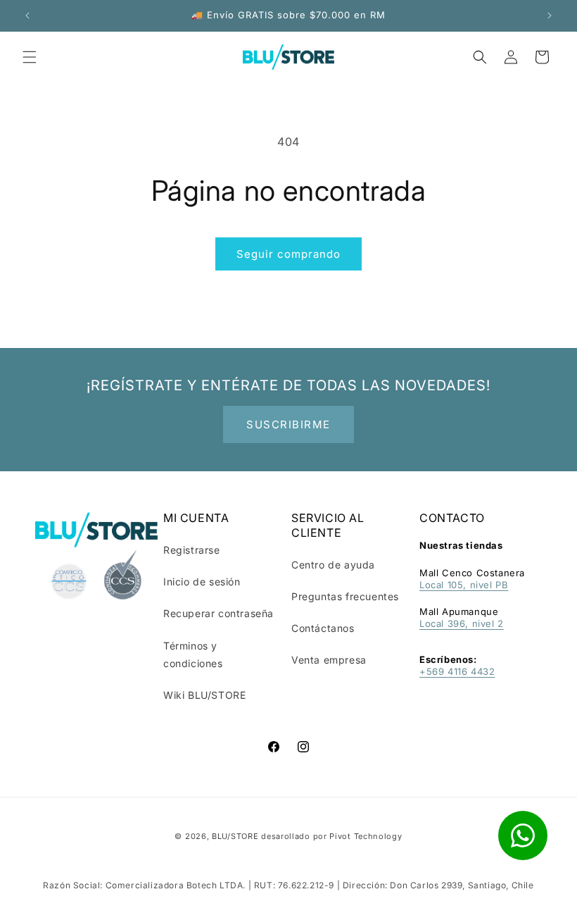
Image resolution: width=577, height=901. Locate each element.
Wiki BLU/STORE (204, 695)
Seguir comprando (288, 254)
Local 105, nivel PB (463, 584)
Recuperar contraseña (218, 613)
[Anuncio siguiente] (549, 15)
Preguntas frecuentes (345, 596)
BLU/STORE (235, 836)
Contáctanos (323, 628)
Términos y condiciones (193, 654)
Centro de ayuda (333, 565)
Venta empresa (329, 660)
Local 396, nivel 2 (461, 623)
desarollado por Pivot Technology (331, 836)
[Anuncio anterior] (27, 15)
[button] (29, 57)
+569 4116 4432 (457, 671)
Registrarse (191, 550)
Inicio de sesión (202, 582)
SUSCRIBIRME (288, 424)
